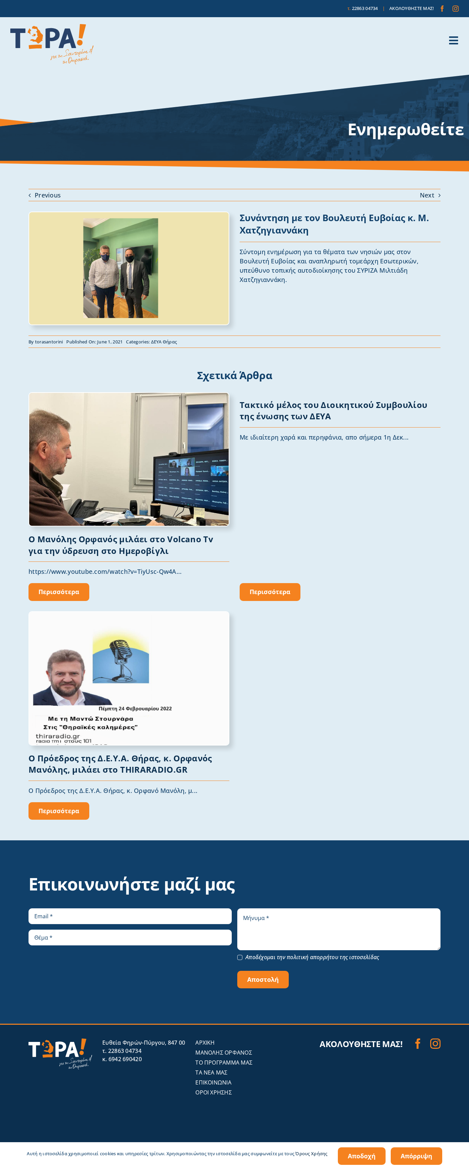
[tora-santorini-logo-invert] (60, 1041)
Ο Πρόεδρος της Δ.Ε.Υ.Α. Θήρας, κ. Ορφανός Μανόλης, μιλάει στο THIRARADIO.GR (120, 763)
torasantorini (49, 342)
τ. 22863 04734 (121, 1051)
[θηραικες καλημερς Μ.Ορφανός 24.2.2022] (129, 615)
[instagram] (456, 8)
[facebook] (442, 8)
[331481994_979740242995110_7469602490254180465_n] (129, 396)
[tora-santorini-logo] (51, 27)
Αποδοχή (362, 1156)
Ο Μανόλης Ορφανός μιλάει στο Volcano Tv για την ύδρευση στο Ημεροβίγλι (120, 544)
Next (427, 195)
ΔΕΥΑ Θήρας (164, 342)
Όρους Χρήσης (311, 1153)
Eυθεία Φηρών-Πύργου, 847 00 (143, 1042)
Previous (48, 195)
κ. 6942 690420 (122, 1059)
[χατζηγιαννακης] (129, 215)
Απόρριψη (416, 1156)
